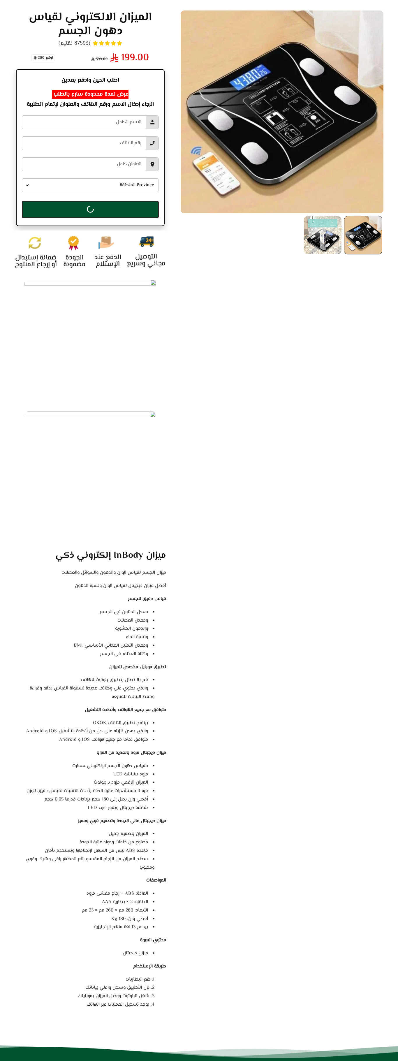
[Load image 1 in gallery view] (363, 235)
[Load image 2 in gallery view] (322, 235)
